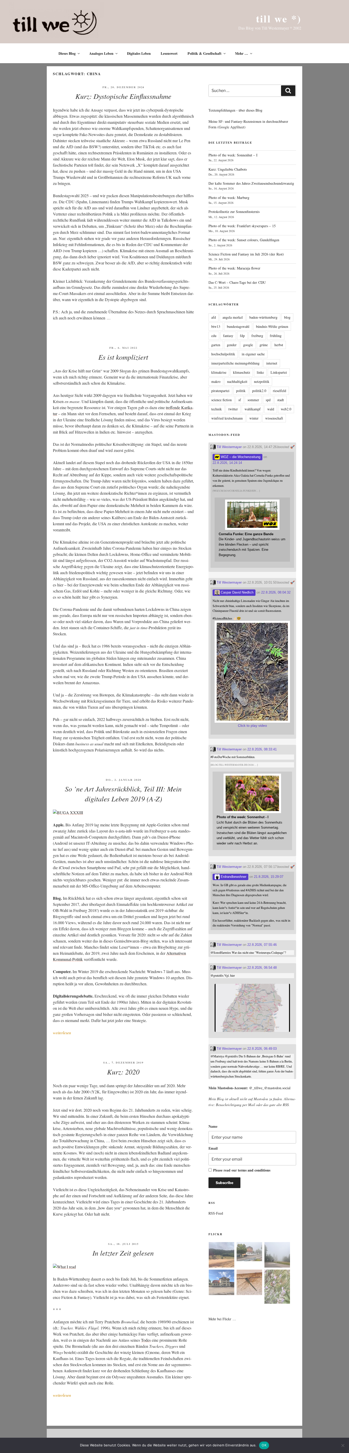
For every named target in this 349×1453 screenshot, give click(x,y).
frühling (276, 335)
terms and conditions (254, 1170)
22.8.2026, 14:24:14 (227, 463)
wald (270, 409)
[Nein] (342, 1445)
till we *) (278, 18)
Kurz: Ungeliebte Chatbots (227, 169)
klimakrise (218, 372)
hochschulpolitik (223, 354)
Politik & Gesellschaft (205, 53)
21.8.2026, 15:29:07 (268, 877)
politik (241, 390)
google (248, 344)
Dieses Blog (67, 53)
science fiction (221, 399)
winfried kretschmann (227, 418)
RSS (286, 1104)
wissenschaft (274, 418)
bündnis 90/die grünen (272, 326)
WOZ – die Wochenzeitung (240, 457)
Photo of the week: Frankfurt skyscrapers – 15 (242, 225)
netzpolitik (261, 381)
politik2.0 (259, 390)
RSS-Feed (215, 1213)
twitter (233, 409)
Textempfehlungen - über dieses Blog (235, 110)
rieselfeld (279, 390)
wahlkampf (253, 409)
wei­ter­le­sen (62, 1032)
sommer (253, 399)
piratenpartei (220, 390)
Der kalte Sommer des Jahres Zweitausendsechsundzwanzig (251, 183)
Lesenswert (169, 53)
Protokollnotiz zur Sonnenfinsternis (234, 211)
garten (215, 344)
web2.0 (286, 409)
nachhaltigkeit (237, 381)
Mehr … (241, 53)
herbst (278, 344)
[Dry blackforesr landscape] (221, 1255)
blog (287, 317)
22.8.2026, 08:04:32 (275, 592)
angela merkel (233, 317)
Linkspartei (279, 372)
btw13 (215, 326)
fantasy (228, 335)
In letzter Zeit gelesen (123, 1253)
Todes (146, 1340)
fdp (242, 335)
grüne (264, 344)
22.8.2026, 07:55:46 (262, 945)
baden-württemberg (263, 317)
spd (268, 399)
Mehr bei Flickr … (222, 1318)
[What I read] (64, 1266)
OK (264, 1445)
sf (239, 399)
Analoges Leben (101, 53)
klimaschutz (241, 372)
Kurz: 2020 (123, 1072)
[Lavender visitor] (277, 1287)
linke (260, 372)
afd (213, 317)
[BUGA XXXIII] (68, 812)
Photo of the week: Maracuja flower (234, 268)
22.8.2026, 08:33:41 (262, 749)
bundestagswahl (238, 326)
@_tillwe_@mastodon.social (269, 1087)
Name (212, 1126)
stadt (280, 399)
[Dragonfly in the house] (249, 1283)
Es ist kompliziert (123, 357)
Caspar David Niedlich (236, 592)
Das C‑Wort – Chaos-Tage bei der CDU (237, 282)
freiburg (257, 335)
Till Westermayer (229, 447)
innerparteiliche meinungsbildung (235, 363)
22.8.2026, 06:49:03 (262, 1049)
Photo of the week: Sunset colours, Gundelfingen (243, 239)
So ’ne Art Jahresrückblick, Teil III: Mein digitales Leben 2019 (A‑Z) (123, 793)
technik (216, 409)
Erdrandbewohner (233, 877)
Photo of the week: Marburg (228, 197)
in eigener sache (253, 354)
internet (271, 363)
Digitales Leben (139, 53)
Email (213, 1148)
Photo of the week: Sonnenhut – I (233, 155)
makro (215, 381)
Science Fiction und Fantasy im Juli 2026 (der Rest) (246, 254)
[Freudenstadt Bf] (221, 1283)
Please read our (241, 1170)
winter (254, 418)
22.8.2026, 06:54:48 (262, 968)
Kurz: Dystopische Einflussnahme (123, 96)
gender (232, 344)
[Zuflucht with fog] (249, 1252)
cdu (213, 335)
